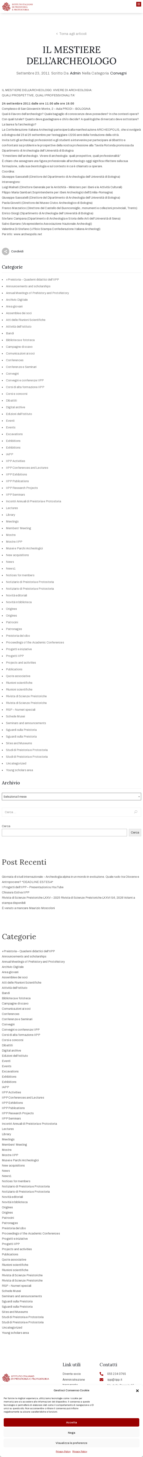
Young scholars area (19, 770)
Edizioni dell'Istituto (19, 414)
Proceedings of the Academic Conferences (35, 642)
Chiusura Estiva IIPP (15, 892)
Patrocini (12, 622)
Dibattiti (11, 400)
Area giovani (14, 306)
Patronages (14, 629)
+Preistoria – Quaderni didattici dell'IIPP (32, 279)
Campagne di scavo (19, 346)
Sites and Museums (19, 743)
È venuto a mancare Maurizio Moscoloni (28, 908)
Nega (71, 1432)
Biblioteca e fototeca (20, 340)
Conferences (14, 360)
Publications (14, 669)
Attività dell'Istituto (18, 326)
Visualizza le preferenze (71, 1443)
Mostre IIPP (14, 541)
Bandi (10, 333)
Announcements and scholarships (28, 286)
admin (75, 73)
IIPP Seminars (15, 494)
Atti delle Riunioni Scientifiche (25, 319)
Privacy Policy (63, 1451)
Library (10, 514)
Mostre (11, 535)
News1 (11, 568)
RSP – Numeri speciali (20, 709)
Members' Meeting (18, 528)
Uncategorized (16, 763)
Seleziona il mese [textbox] (15, 796)
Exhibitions (13, 440)
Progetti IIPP (15, 655)
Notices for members (20, 575)
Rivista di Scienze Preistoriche (26, 696)
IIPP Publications (17, 481)
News (10, 561)
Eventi (10, 420)
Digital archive (15, 407)
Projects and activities (21, 662)
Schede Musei (15, 716)
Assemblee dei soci (19, 313)
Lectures (12, 508)
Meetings (12, 521)
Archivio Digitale (17, 299)
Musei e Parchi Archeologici (24, 548)
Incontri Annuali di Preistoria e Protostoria (33, 501)
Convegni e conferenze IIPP (25, 380)
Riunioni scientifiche (19, 682)
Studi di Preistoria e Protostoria (27, 750)
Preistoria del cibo (18, 635)
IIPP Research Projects (22, 487)
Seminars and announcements (26, 723)
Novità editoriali (16, 595)
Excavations (14, 434)
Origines (11, 608)
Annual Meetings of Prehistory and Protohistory (37, 293)
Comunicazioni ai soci (20, 353)
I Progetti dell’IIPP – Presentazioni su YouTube (32, 887)
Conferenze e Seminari (21, 366)
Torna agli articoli (73, 34)
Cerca (6, 826)
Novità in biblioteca (19, 602)
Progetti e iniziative (19, 649)
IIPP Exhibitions (16, 474)
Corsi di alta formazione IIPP (25, 387)
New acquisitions (17, 555)
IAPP (9, 454)
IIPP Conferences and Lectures (27, 467)
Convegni (118, 73)
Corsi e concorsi (16, 393)
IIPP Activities (15, 461)
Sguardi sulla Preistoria (21, 729)
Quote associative (18, 676)
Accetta (71, 1422)
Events (10, 427)
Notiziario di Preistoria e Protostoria (30, 582)
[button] (137, 1390)
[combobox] (71, 796)
